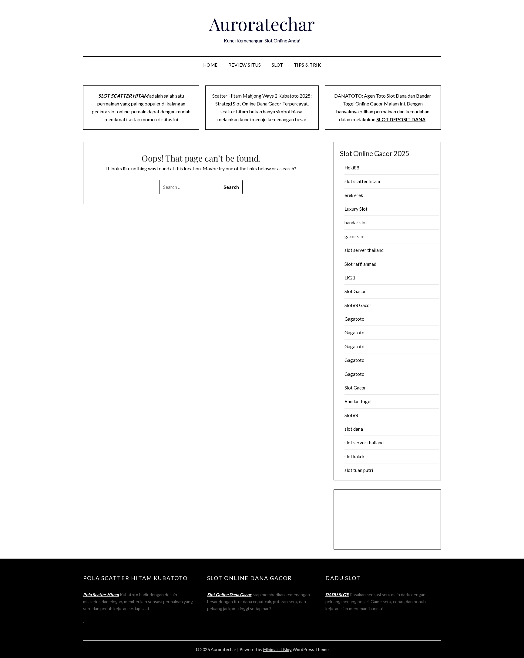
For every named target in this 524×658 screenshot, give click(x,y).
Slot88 (351, 415)
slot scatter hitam (362, 181)
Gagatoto (354, 319)
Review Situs (244, 65)
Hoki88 (351, 167)
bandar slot (355, 222)
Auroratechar (262, 23)
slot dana (353, 429)
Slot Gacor (355, 291)
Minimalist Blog (277, 649)
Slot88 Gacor (357, 305)
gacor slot (354, 236)
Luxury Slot (356, 209)
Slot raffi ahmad (360, 264)
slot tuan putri (358, 470)
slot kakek (354, 456)
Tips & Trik (307, 65)
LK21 (349, 277)
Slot (277, 65)
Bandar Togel (357, 401)
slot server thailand (364, 250)
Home (210, 65)
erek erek (353, 195)
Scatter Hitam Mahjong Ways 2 (244, 96)
